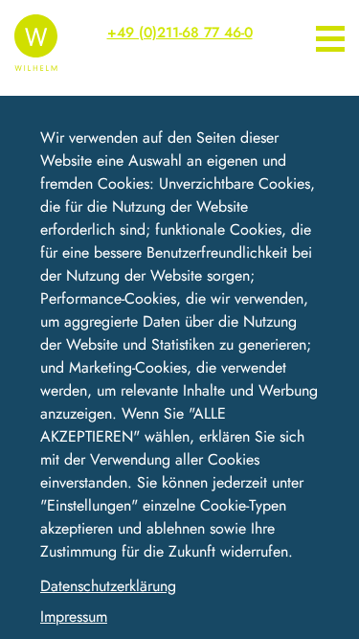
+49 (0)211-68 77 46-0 (180, 32)
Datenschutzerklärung (108, 586)
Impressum (73, 616)
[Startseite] (35, 40)
